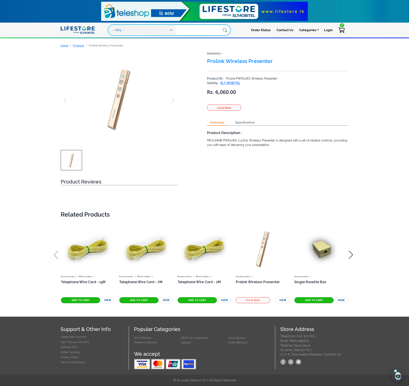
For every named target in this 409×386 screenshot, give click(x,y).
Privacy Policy (69, 357)
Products (78, 45)
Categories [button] (307, 30)
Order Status (261, 30)
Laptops (186, 342)
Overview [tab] (217, 122)
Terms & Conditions (73, 362)
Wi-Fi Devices (142, 337)
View (107, 300)
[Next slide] (172, 100)
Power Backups (237, 342)
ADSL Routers (237, 337)
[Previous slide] (66, 100)
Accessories (213, 53)
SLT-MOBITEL (230, 83)
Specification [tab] (245, 122)
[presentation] (56, 254)
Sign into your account (75, 342)
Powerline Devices (145, 342)
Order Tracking (70, 352)
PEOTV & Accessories (194, 337)
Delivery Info (69, 347)
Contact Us (285, 30)
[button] (71, 160)
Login (328, 30)
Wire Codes (85, 276)
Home (64, 45)
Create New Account (73, 336)
